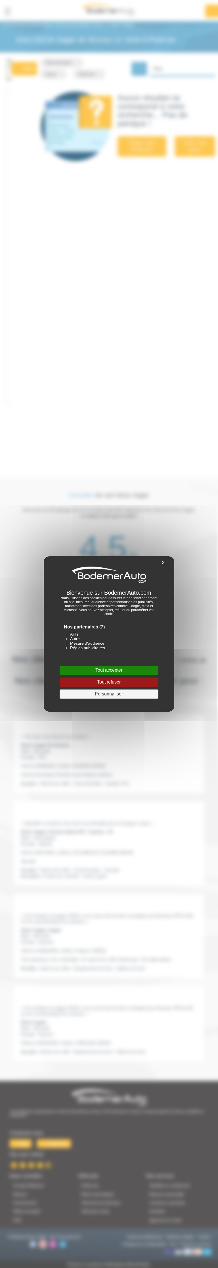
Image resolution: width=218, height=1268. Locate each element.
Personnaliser (109, 693)
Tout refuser (109, 682)
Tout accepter (108, 670)
